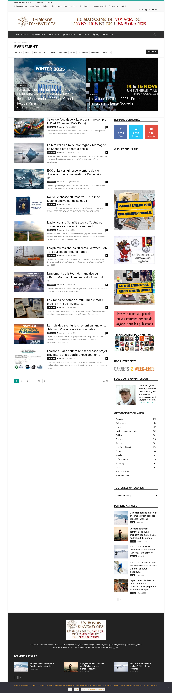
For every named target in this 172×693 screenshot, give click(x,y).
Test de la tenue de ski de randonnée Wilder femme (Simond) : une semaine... (142, 549)
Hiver (132, 522)
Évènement (22, 85)
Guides (132, 541)
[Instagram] (146, 9)
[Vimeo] (152, 9)
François (20, 108)
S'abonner (151, 126)
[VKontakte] (156, 9)
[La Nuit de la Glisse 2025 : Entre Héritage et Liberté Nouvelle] (122, 89)
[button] (154, 34)
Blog (97, 34)
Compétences (83, 52)
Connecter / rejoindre (44, 2)
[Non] (168, 687)
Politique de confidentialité (93, 689)
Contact (123, 6)
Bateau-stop (62, 52)
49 (39, 381)
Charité (72, 52)
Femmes (133, 556)
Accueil (17, 42)
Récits (54, 34)
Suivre (136, 126)
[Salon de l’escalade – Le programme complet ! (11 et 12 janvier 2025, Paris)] (29, 128)
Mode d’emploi (35, 6)
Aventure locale (49, 52)
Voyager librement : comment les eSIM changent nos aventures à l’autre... (92, 666)
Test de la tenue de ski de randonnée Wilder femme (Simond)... (141, 666)
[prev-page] (116, 599)
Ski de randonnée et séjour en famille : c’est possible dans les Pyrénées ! (143, 515)
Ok (70, 689)
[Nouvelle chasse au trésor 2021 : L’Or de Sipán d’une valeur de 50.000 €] (29, 205)
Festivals (69, 34)
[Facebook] (142, 9)
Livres (84, 34)
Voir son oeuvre (146, 402)
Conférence (94, 52)
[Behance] (139, 9)
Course (104, 52)
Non (76, 689)
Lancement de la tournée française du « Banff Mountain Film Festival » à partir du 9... (75, 277)
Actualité (22, 34)
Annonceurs (113, 6)
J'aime (120, 126)
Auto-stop (27, 52)
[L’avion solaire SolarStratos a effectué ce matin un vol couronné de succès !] (29, 231)
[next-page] (44, 381)
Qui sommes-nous (20, 6)
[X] (149, 9)
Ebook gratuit (56, 6)
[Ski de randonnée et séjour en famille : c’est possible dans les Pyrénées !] (121, 518)
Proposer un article (100, 6)
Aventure (39, 34)
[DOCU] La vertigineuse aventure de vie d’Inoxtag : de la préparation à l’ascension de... (74, 174)
